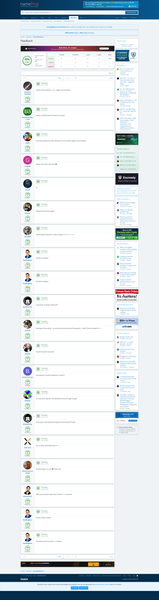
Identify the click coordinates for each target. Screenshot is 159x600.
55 (75, 78)
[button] (28, 17)
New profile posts (47, 21)
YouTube (124, 46)
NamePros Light (31, 576)
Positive (51, 58)
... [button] (72, 78)
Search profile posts (69, 21)
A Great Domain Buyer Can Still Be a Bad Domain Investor (128, 378)
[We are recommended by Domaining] (24, 580)
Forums (24, 18)
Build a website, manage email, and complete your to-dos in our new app (79, 27)
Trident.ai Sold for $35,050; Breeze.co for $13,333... (127, 282)
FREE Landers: (70, 33)
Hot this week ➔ (122, 244)
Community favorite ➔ (125, 305)
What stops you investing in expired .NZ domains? (128, 274)
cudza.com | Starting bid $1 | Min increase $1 (128, 169)
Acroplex (127, 408)
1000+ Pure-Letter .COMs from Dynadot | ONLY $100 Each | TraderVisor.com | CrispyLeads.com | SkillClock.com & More (128, 123)
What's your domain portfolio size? (126, 211)
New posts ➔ (121, 65)
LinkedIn (131, 44)
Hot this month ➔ (123, 333)
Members (73, 18)
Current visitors (25, 21)
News (42, 18)
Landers (63, 18)
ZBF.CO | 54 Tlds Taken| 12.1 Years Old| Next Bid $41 (128, 111)
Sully (128, 314)
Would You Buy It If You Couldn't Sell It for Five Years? (127, 388)
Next (111, 78)
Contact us (82, 576)
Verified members (36, 21)
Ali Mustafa (127, 106)
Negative (51, 66)
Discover (34, 18)
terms (107, 584)
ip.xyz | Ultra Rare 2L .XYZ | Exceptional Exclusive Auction (128, 102)
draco (127, 74)
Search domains (131, 12)
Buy (49, 18)
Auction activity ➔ (123, 149)
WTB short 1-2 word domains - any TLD (126, 343)
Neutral (51, 62)
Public (85, 33)
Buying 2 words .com (126, 337)
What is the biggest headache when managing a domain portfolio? (128, 249)
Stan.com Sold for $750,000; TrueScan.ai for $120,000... (128, 265)
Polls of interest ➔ (123, 199)
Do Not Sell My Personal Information (111, 576)
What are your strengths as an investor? (127, 203)
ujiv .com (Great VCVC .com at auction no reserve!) (127, 71)
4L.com (128, 96)
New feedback (58, 21)
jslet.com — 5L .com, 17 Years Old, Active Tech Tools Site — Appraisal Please (127, 81)
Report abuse (96, 576)
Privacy (129, 576)
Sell (56, 18)
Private (91, 33)
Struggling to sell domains (128, 356)
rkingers (126, 86)
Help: (81, 33)
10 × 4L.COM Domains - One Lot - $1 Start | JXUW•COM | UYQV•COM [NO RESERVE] (128, 92)
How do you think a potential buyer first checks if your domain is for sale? (126, 191)
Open (76, 33)
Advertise (88, 576)
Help (134, 576)
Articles (130, 46)
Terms (124, 576)
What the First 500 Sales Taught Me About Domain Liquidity (128, 310)
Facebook (123, 44)
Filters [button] (110, 73)
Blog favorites (122, 373)
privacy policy (100, 584)
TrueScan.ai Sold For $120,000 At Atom (126, 257)
